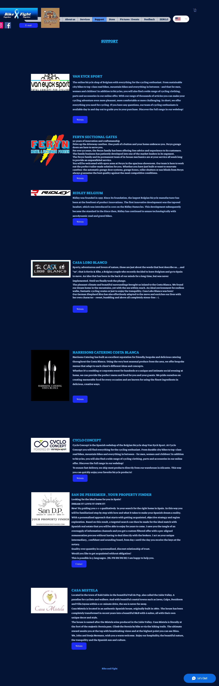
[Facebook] (8, 25)
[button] (195, 10)
